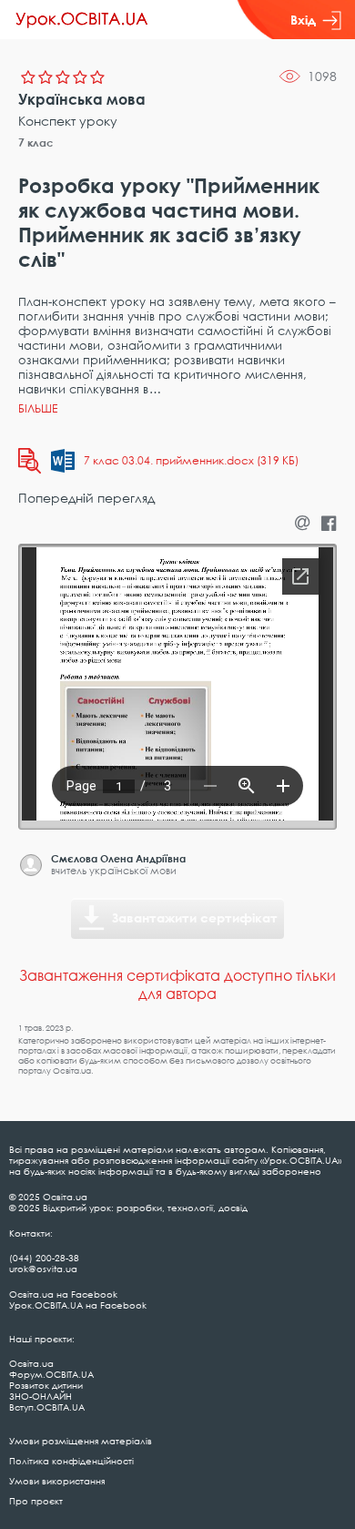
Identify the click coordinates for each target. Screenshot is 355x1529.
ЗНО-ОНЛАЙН (40, 1396)
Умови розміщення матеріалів (80, 1440)
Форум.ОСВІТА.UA (51, 1374)
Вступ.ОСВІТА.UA (47, 1407)
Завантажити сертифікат (195, 917)
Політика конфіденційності (71, 1460)
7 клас (36, 142)
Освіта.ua (31, 1363)
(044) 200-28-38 (44, 1257)
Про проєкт (36, 1500)
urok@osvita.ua (43, 1268)
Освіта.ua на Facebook (63, 1294)
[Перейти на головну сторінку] (81, 20)
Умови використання (57, 1480)
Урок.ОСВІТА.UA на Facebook (78, 1305)
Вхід (303, 19)
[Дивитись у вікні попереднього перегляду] (29, 461)
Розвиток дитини (46, 1385)
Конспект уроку (67, 120)
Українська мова (82, 99)
